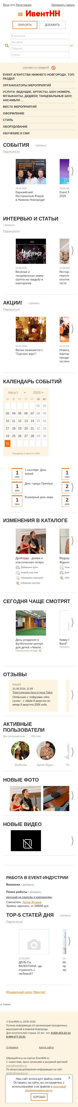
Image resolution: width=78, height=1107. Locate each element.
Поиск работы (16, 891)
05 (19, 413)
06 (26, 413)
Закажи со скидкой (36, 67)
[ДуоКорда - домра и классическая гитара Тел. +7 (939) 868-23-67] (25, 798)
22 (38, 428)
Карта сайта (46, 1047)
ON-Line (36, 736)
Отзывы (15, 674)
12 (19, 421)
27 (26, 436)
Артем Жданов (32, 902)
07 (32, 413)
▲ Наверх (5, 1004)
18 (13, 428)
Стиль (8, 120)
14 (32, 421)
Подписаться (11, 151)
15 (38, 421)
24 (7, 436)
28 (32, 436)
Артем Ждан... (46, 764)
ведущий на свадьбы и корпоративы (29, 897)
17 (7, 428)
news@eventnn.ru (16, 1065)
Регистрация (23, 4)
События (16, 145)
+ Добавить (40, 145)
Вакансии (13, 884)
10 (7, 421)
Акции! (12, 303)
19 (19, 428)
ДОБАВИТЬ (52, 24)
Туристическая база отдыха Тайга (32, 692)
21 (32, 428)
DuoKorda (21, 764)
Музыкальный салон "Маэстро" (26, 992)
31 (7, 443)
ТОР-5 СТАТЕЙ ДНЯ (30, 915)
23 (44, 428)
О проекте (12, 1047)
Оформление (13, 113)
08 (38, 413)
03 (7, 413)
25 (13, 436)
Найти (6, 45)
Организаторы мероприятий (27, 85)
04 (13, 413)
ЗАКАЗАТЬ (25, 24)
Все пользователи (14, 736)
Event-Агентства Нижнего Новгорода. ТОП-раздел (39, 76)
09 (44, 413)
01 (38, 406)
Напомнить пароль (63, 4)
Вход (6, 4)
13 (26, 421)
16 (44, 421)
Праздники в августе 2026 (26, 453)
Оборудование (15, 126)
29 (38, 436)
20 (26, 428)
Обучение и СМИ (16, 133)
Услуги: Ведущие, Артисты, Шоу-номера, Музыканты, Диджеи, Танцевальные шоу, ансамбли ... (37, 96)
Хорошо (39, 1097)
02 (44, 406)
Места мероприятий (20, 106)
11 (13, 421)
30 (44, 436)
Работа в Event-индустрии (37, 877)
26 (19, 436)
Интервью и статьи (30, 218)
